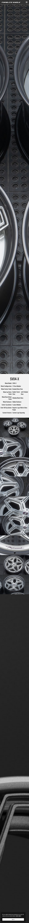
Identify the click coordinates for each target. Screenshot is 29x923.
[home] (11, 2)
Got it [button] (13, 919)
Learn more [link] (18, 916)
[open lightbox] (14, 427)
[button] (26, 2)
